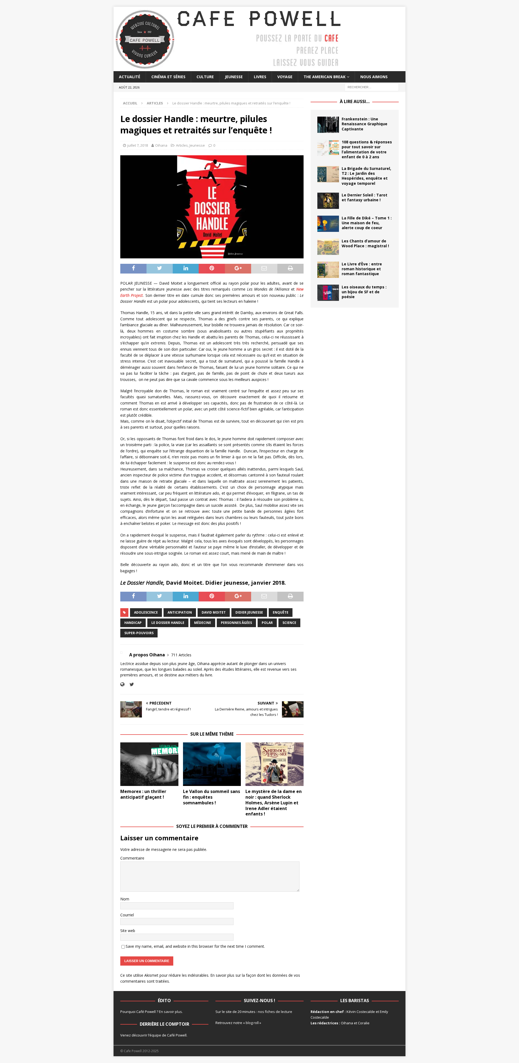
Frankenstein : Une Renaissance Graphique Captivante (364, 123)
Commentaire (132, 858)
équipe (155, 1035)
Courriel (127, 914)
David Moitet (214, 612)
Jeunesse (234, 76)
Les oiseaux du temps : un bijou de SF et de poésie (364, 291)
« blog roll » (252, 1022)
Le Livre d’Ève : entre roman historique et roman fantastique (362, 268)
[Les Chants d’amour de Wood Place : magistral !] (328, 247)
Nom (124, 898)
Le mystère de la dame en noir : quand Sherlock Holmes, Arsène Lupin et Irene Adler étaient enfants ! (273, 802)
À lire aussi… (355, 101)
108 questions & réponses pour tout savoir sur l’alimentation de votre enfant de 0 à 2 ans (367, 149)
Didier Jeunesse (249, 612)
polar (267, 622)
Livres (260, 76)
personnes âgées (236, 622)
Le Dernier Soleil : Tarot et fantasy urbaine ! (364, 197)
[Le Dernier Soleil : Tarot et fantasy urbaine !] (328, 201)
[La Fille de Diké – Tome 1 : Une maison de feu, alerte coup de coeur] (328, 224)
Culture (205, 76)
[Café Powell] (228, 68)
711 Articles (181, 654)
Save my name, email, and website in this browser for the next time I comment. (195, 946)
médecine (202, 622)
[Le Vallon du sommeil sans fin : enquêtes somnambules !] (212, 764)
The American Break (324, 76)
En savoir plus (170, 1011)
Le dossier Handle (167, 622)
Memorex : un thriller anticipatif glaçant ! (143, 794)
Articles (182, 145)
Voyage (284, 76)
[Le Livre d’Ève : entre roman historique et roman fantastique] (328, 270)
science (289, 622)
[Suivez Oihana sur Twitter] (129, 684)
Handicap (133, 622)
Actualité (129, 76)
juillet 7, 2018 (137, 145)
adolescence (146, 612)
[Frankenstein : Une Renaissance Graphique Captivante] (328, 125)
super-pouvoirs (139, 633)
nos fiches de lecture (275, 1011)
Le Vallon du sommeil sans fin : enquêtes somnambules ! (211, 797)
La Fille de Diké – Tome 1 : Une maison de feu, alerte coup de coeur (367, 222)
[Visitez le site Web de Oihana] (122, 684)
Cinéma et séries (168, 76)
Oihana (161, 145)
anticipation (180, 612)
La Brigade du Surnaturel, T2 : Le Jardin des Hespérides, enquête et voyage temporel (366, 176)
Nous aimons (374, 76)
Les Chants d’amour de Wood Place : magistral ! (365, 243)
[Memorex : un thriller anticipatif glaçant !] (149, 764)
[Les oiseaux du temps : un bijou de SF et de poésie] (328, 293)
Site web (127, 930)
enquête (280, 612)
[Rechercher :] (372, 87)
